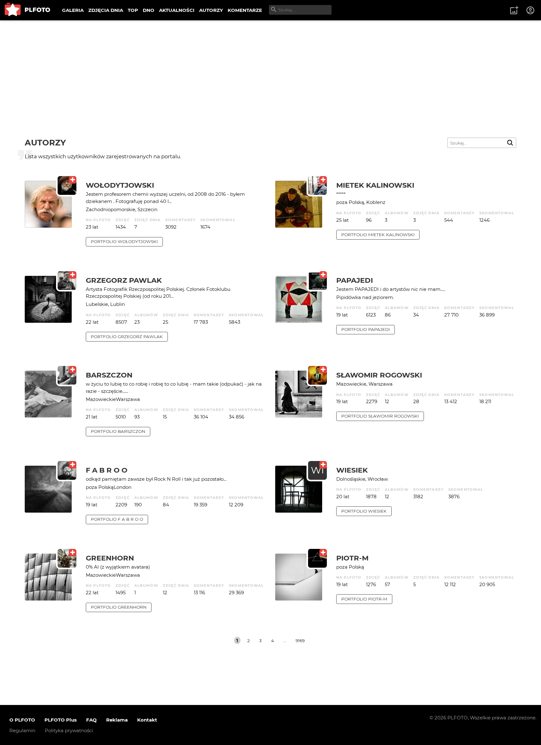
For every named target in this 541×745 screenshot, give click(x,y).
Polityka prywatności (69, 730)
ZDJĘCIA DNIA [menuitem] (105, 10)
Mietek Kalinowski (375, 185)
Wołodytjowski (120, 185)
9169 (300, 640)
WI (317, 470)
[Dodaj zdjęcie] (514, 10)
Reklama (117, 720)
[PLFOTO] (27, 10)
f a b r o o (106, 470)
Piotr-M (352, 558)
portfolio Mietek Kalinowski (378, 234)
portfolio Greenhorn (119, 607)
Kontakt (147, 720)
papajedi (354, 280)
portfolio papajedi (365, 329)
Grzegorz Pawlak (124, 280)
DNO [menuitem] (148, 10)
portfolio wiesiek (364, 511)
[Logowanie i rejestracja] (531, 10)
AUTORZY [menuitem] (211, 10)
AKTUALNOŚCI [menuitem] (176, 10)
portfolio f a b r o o (117, 519)
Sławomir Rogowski (379, 375)
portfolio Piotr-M (364, 598)
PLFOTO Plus (60, 720)
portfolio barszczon (118, 431)
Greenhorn (110, 558)
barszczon (109, 375)
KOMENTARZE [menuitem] (245, 10)
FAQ (91, 720)
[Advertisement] (270, 67)
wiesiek (352, 470)
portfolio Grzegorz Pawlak (127, 336)
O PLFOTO (22, 720)
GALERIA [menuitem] (73, 10)
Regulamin (22, 730)
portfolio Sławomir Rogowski (380, 415)
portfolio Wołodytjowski (124, 241)
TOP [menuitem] (133, 10)
